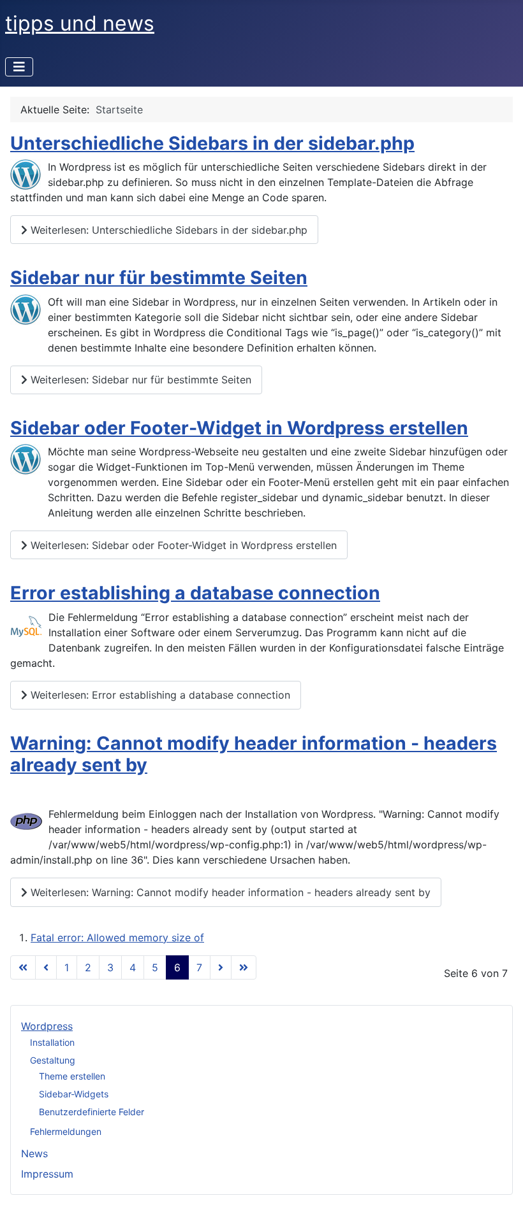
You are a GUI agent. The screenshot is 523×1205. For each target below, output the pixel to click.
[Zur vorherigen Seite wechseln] (46, 967)
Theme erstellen (72, 1076)
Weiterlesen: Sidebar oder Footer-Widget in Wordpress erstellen (182, 545)
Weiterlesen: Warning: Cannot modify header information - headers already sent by (229, 892)
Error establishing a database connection (195, 592)
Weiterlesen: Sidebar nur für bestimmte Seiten (139, 379)
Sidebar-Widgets (73, 1093)
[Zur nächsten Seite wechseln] (221, 967)
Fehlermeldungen (65, 1131)
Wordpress (47, 1026)
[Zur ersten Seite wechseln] (23, 967)
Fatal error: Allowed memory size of (117, 937)
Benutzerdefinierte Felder (91, 1111)
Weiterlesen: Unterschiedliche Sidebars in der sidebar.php (167, 230)
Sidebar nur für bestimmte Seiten (158, 277)
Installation (52, 1042)
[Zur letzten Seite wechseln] (243, 967)
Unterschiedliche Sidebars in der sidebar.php (212, 143)
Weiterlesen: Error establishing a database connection (158, 694)
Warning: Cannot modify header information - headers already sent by (253, 754)
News (34, 1153)
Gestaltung (52, 1060)
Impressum (47, 1173)
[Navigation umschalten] (19, 66)
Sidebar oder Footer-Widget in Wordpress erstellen (239, 428)
